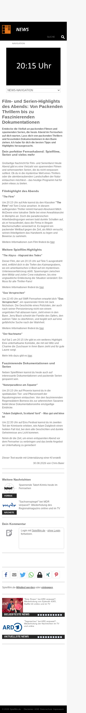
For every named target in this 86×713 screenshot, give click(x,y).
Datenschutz (46, 709)
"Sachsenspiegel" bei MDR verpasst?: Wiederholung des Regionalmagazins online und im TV (39, 505)
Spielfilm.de (38, 530)
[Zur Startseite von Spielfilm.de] (6, 33)
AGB (36, 709)
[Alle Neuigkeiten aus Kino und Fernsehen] (37, 29)
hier (52, 242)
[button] (5, 574)
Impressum (58, 709)
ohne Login (53, 530)
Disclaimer (28, 709)
